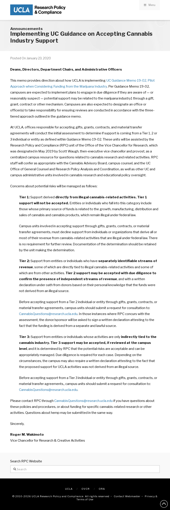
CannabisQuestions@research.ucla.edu (48, 314)
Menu (152, 5)
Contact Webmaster (127, 496)
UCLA (69, 488)
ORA (102, 488)
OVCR (85, 488)
